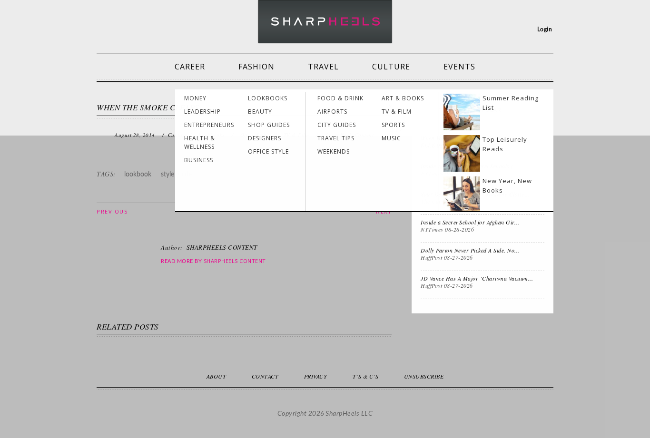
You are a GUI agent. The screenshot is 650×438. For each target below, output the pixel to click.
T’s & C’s (366, 376)
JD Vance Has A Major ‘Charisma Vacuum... (477, 278)
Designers (264, 138)
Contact (265, 376)
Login (544, 29)
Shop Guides (269, 125)
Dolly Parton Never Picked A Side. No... (470, 250)
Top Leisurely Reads (505, 144)
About (217, 376)
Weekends (333, 151)
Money (195, 98)
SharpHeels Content (235, 260)
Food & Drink (340, 98)
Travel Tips (336, 138)
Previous (112, 211)
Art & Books (403, 98)
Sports (393, 125)
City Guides (336, 125)
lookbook (137, 174)
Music (391, 138)
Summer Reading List (511, 103)
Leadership (202, 111)
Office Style (268, 151)
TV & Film (397, 111)
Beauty (260, 111)
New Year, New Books (507, 185)
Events (459, 66)
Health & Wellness (199, 142)
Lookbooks (267, 98)
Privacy (315, 376)
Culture (391, 66)
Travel (323, 66)
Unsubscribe (424, 376)
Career (190, 66)
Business (198, 160)
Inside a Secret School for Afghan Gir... (470, 222)
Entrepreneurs (209, 125)
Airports (332, 111)
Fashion (256, 66)
